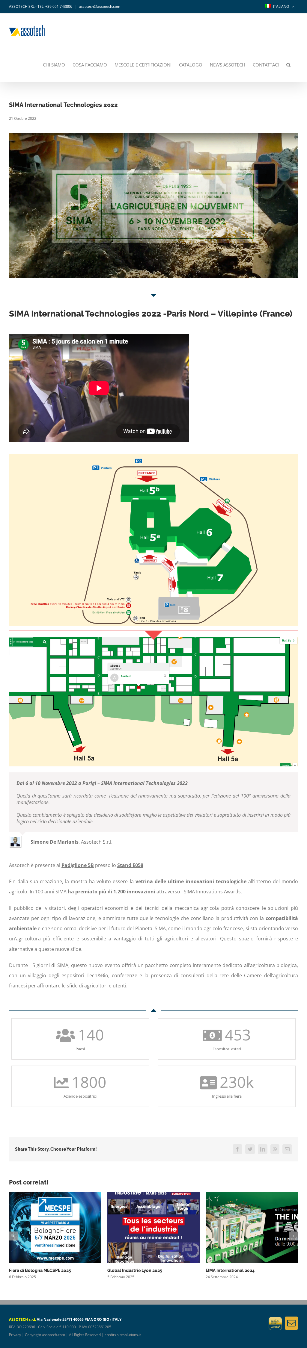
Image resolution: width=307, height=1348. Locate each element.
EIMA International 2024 (230, 1270)
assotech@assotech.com (99, 6)
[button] (288, 65)
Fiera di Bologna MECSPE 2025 (40, 1270)
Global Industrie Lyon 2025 (134, 1270)
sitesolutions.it (129, 1334)
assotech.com (53, 1334)
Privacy (15, 1334)
